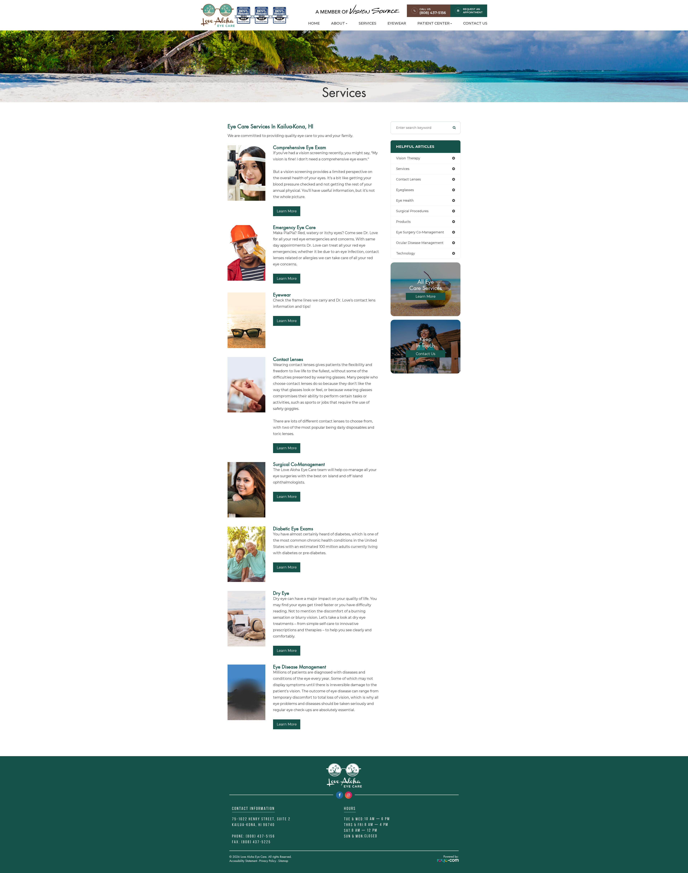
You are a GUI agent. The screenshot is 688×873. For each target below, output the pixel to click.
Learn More (287, 211)
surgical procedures (412, 211)
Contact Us (475, 23)
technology (405, 253)
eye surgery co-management (420, 232)
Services (367, 23)
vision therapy (408, 158)
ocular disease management (419, 243)
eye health (405, 201)
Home (314, 23)
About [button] (338, 23)
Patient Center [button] (433, 23)
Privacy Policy (267, 861)
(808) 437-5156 (432, 13)
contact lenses (408, 179)
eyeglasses (405, 190)
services (402, 169)
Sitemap (283, 861)
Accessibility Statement (243, 861)
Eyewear (397, 23)
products (403, 222)
